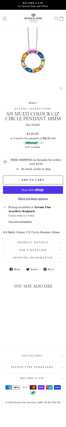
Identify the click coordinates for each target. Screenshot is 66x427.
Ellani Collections (33, 108)
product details (33, 242)
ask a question (33, 250)
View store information (20, 221)
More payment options (33, 198)
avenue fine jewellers (32, 367)
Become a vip (32, 378)
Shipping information (33, 257)
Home (32, 102)
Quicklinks (32, 355)
